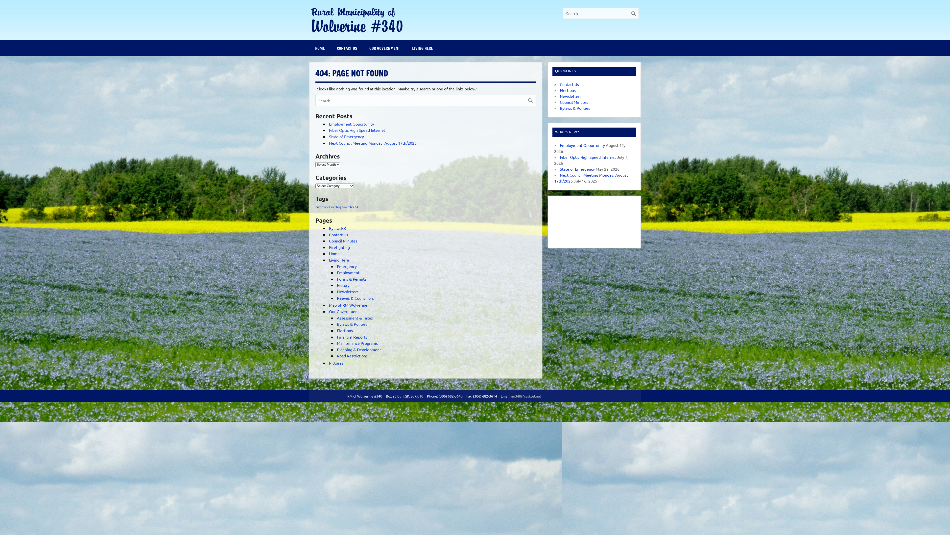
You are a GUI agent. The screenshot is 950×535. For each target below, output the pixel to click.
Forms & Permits (351, 278)
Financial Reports (352, 336)
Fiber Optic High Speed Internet (357, 130)
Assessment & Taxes (355, 317)
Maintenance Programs (357, 343)
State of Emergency (346, 136)
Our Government (384, 48)
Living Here (422, 48)
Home (320, 48)
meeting (336, 207)
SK (356, 207)
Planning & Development (359, 349)
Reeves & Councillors (355, 297)
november (348, 207)
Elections (345, 330)
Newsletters (347, 291)
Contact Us (347, 48)
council (326, 207)
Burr (318, 207)
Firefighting (339, 247)
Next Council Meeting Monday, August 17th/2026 (373, 142)
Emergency (347, 266)
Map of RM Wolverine (348, 304)
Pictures (336, 362)
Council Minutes (343, 240)
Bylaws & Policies (352, 323)
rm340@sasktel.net (526, 396)
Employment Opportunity (351, 123)
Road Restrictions (352, 355)
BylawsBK (337, 228)
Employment (348, 272)
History (343, 285)
